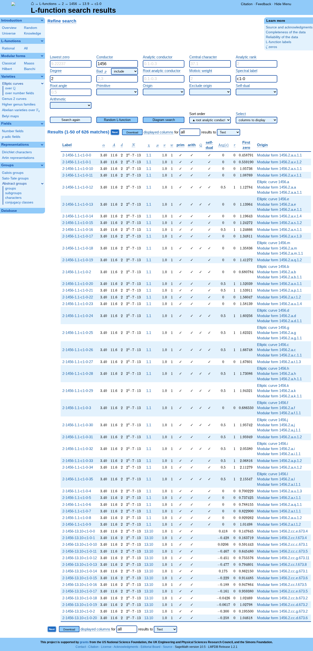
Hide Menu (282, 4)
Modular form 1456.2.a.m (277, 248)
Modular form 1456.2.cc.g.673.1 (282, 571)
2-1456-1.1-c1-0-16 (77, 229)
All (26, 48)
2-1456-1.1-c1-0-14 (77, 216)
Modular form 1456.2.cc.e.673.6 (282, 578)
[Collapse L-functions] (42, 41)
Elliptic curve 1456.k (273, 385)
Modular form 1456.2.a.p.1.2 (279, 461)
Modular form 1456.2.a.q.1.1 (279, 504)
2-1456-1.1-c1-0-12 (77, 187)
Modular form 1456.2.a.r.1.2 (279, 297)
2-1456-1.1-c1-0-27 (77, 362)
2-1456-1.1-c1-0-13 (77, 204)
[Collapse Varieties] (42, 76)
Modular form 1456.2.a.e (276, 204)
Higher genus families (18, 104)
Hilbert (7, 69)
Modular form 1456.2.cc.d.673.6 (282, 618)
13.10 (148, 531)
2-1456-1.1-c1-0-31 (77, 437)
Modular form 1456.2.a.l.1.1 (279, 484)
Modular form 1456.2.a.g (276, 333)
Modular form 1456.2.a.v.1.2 (279, 162)
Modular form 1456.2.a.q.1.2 (279, 260)
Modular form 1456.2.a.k (276, 391)
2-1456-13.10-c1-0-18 (79, 598)
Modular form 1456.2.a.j (276, 425)
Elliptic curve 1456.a (273, 182)
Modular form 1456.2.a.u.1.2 (279, 518)
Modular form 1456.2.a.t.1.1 (279, 511)
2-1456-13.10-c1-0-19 (79, 605)
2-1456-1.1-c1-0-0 (76, 155)
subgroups (13, 193)
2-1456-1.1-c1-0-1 (76, 162)
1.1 (148, 155)
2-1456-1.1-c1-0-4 (76, 491)
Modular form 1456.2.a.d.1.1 (279, 321)
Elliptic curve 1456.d (273, 310)
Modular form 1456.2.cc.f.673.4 (282, 538)
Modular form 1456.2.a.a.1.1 (279, 192)
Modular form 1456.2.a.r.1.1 (279, 498)
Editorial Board (150, 647)
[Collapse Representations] (42, 145)
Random (30, 28)
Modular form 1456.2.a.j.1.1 (279, 430)
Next (115, 132)
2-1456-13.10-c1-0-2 (78, 611)
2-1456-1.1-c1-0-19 (77, 260)
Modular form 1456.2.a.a (276, 187)
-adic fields (11, 137)
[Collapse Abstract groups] (42, 184)
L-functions (47, 4)
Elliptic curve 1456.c (273, 345)
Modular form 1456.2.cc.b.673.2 (282, 598)
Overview (9, 28)
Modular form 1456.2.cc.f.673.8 (282, 564)
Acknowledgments (126, 647)
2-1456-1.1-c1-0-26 (77, 350)
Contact (81, 647)
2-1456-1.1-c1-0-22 (77, 297)
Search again (70, 120)
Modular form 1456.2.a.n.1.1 (279, 229)
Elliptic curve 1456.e (273, 199)
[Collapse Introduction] (42, 20)
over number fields (19, 93)
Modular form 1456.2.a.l (276, 479)
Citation (247, 4)
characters (13, 198)
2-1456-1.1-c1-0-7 (76, 511)
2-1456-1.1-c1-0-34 (77, 467)
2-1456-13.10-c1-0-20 (79, 618)
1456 (73, 4)
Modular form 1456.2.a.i (276, 449)
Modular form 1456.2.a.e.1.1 (279, 209)
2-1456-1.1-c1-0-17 (77, 236)
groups (10, 188)
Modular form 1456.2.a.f (276, 408)
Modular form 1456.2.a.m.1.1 (280, 253)
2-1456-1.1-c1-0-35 (77, 479)
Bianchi (29, 69)
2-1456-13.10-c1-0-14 (79, 571)
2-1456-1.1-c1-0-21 (77, 290)
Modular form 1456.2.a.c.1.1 (279, 355)
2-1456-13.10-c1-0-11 (79, 551)
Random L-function (117, 120)
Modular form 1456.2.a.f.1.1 (279, 413)
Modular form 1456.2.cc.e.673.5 (282, 591)
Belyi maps (10, 116)
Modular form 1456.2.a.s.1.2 (279, 223)
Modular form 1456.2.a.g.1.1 (279, 338)
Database (9, 211)
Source (167, 647)
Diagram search (164, 120)
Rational (8, 48)
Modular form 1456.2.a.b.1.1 (279, 277)
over (10, 88)
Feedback (263, 4)
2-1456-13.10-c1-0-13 (79, 564)
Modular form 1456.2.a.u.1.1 (279, 155)
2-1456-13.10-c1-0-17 (79, 591)
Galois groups (12, 173)
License (106, 647)
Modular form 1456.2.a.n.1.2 (279, 467)
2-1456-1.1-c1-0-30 (77, 425)
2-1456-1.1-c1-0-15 (77, 223)
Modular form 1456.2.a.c (276, 350)
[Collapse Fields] (42, 124)
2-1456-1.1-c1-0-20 (77, 284)
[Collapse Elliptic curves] (42, 83)
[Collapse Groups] (42, 165)
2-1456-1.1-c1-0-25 (77, 333)
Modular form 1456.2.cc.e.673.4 (282, 531)
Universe (9, 33)
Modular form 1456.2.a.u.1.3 (279, 491)
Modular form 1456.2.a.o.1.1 (279, 284)
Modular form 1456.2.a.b (276, 272)
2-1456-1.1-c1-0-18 (77, 248)
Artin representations (18, 158)
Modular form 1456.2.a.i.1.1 (279, 454)
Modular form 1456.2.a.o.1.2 (279, 437)
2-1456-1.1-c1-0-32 (77, 449)
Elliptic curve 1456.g (273, 327)
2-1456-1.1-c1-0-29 (77, 391)
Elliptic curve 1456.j (272, 420)
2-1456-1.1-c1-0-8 (76, 518)
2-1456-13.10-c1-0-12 (79, 558)
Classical (9, 63)
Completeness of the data (286, 32)
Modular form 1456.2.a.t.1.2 (279, 524)
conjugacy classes (19, 202)
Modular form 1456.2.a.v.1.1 (279, 175)
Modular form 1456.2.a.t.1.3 (279, 362)
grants (84, 642)
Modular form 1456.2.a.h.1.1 (279, 379)
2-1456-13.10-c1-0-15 (79, 578)
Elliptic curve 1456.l (272, 474)
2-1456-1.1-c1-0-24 (77, 316)
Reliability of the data (282, 37)
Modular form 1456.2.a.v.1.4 (279, 216)
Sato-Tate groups (15, 178)
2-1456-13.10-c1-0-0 (78, 531)
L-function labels (278, 42)
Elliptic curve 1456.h (273, 368)
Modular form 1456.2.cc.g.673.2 (282, 611)
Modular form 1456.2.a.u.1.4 (279, 304)
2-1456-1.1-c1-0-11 (77, 175)
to (214, 132)
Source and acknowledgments (289, 27)
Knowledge (32, 33)
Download (132, 132)
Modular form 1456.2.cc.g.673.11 (283, 558)
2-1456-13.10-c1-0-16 (79, 584)
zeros (271, 47)
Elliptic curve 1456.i (272, 443)
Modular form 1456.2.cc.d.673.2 (282, 605)
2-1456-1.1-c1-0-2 (76, 272)
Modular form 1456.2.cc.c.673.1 (282, 544)
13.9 (85, 4)
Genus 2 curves (14, 99)
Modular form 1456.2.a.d (276, 316)
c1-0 (98, 4)
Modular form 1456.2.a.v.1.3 (279, 236)
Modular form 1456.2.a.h (276, 373)
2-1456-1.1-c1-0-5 (76, 498)
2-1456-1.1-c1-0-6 (76, 504)
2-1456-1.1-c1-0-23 (77, 304)
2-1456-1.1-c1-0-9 (76, 524)
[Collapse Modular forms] (42, 56)
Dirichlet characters (17, 152)
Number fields (12, 131)
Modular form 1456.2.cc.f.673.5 (282, 584)
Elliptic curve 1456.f (272, 403)
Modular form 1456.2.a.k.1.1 (279, 396)
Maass (29, 63)
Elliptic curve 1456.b (273, 266)
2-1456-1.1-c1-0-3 (76, 408)
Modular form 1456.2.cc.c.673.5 (282, 551)
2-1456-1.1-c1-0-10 (77, 168)
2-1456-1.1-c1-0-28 (77, 373)
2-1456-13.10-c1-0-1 (78, 538)
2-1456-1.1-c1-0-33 (77, 461)
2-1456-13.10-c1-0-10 (79, 544)
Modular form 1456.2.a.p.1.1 (279, 290)
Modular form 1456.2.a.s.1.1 (279, 168)
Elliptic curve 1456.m (273, 243)
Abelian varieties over (21, 110)
